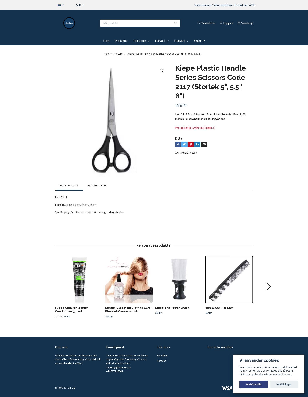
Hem (106, 40)
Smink (198, 40)
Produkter (121, 40)
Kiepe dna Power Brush (172, 307)
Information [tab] (69, 185)
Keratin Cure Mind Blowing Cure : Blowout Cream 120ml (128, 309)
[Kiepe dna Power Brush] (179, 279)
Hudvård (179, 40)
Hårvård (160, 40)
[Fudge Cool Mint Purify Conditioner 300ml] (78, 279)
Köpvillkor (162, 355)
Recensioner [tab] (96, 185)
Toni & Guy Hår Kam (219, 307)
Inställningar (283, 384)
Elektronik (139, 40)
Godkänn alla (253, 384)
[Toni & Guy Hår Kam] (229, 279)
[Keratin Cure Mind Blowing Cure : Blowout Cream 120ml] (129, 279)
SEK (78, 4)
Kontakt (161, 360)
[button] (268, 286)
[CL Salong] (69, 23)
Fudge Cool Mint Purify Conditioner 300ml (71, 309)
